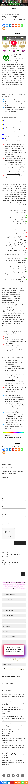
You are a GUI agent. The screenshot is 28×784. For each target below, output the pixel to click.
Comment (5, 477)
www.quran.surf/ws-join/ (11, 162)
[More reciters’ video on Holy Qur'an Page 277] (9, 50)
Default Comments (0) (7, 467)
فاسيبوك (10, 279)
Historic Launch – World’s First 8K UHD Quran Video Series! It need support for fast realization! (14, 649)
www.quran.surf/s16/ (14, 141)
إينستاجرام (22, 281)
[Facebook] (3, 25)
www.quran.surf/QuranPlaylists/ (13, 156)
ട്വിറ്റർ (7, 426)
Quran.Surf (9, 2)
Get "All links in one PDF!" (12, 586)
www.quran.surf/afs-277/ (11, 123)
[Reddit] (16, 25)
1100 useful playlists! (19, 584)
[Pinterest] (13, 25)
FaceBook (19, 175)
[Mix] (19, 25)
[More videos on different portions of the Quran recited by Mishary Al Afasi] (18, 50)
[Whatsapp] (22, 25)
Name (4, 499)
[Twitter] (7, 25)
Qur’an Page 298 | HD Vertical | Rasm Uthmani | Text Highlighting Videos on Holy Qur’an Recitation (13, 709)
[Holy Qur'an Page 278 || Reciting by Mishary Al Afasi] (4, 51)
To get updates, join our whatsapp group (14, 669)
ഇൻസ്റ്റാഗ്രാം (13, 426)
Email (4, 507)
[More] (3, 28)
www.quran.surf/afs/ (10, 133)
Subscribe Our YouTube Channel (11, 676)
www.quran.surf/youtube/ (13, 174)
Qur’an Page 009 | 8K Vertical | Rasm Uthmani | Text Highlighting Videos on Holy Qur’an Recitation (13, 731)
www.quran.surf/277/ (15, 127)
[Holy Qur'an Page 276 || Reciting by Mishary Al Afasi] (23, 51)
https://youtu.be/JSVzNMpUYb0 (13, 437)
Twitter (6, 177)
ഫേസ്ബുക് (19, 424)
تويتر (6, 279)
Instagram (13, 177)
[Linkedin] (10, 25)
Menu (14, 8)
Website (4, 515)
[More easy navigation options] (14, 51)
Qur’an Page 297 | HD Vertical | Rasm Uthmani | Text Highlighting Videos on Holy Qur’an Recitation (13, 754)
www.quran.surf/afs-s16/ (15, 137)
